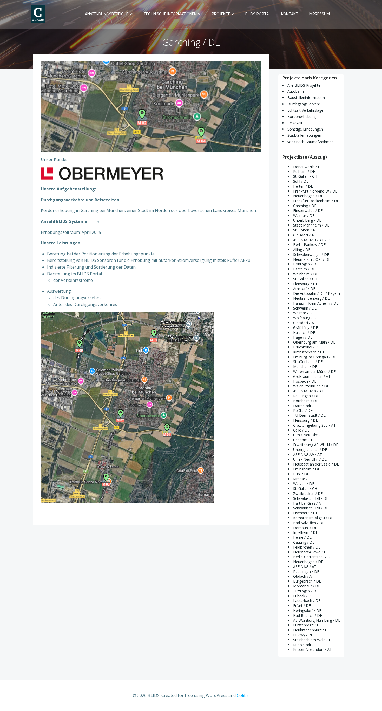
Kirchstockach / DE (309, 352)
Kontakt (289, 14)
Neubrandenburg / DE (311, 298)
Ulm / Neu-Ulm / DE (310, 434)
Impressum (319, 14)
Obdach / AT (303, 576)
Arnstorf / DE (304, 288)
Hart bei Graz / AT (308, 503)
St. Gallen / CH (305, 176)
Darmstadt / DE (306, 405)
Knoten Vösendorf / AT (312, 649)
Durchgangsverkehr (303, 103)
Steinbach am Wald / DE (313, 639)
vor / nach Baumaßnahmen (310, 141)
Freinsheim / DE (306, 469)
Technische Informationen (170, 14)
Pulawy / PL (303, 634)
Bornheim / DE (305, 400)
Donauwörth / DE (308, 166)
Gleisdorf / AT (304, 235)
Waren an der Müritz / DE (314, 371)
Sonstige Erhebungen (305, 129)
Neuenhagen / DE (308, 195)
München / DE (305, 366)
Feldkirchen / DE (306, 547)
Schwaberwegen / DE (311, 254)
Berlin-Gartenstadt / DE (312, 556)
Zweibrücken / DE (308, 493)
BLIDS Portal (258, 14)
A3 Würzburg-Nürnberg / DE (316, 620)
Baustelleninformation (306, 97)
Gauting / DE (303, 542)
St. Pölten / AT (305, 230)
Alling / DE (301, 249)
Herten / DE (303, 186)
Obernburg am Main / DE (314, 342)
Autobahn (295, 91)
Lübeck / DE (303, 595)
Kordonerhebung (301, 116)
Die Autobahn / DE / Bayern (316, 293)
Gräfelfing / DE (305, 327)
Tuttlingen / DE (305, 591)
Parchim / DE (304, 268)
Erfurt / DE (302, 605)
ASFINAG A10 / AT (308, 390)
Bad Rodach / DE (307, 615)
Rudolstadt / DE (306, 644)
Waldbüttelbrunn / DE (311, 386)
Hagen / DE (302, 337)
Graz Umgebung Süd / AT (314, 425)
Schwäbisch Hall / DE (310, 498)
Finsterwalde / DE (308, 210)
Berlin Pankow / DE (309, 244)
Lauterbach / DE (306, 600)
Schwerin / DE (305, 308)
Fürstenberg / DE (307, 625)
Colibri (243, 695)
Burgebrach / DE (307, 581)
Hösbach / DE (304, 381)
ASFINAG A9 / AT (307, 454)
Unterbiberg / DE (307, 220)
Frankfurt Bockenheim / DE (316, 200)
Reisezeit (294, 122)
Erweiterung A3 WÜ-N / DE (315, 444)
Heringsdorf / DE (307, 610)
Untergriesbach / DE (310, 449)
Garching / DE (304, 205)
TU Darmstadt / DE (309, 415)
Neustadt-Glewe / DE (311, 552)
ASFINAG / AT (305, 566)
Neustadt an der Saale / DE (316, 464)
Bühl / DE (301, 473)
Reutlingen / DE (306, 395)
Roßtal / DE (303, 410)
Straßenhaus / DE (308, 361)
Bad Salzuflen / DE (308, 522)
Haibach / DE (304, 332)
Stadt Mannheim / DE (311, 225)
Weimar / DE (303, 215)
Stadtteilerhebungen (304, 135)
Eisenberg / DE (305, 512)
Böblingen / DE (305, 264)
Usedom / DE (304, 439)
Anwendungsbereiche (106, 14)
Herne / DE (302, 537)
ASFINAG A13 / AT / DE (312, 239)
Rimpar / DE (303, 478)
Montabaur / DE (306, 586)
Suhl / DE (300, 181)
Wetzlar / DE (303, 483)
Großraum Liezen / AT (312, 376)
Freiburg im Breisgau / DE (314, 356)
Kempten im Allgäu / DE (313, 517)
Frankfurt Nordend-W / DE (315, 191)
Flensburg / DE (305, 283)
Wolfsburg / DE (306, 317)
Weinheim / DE (305, 273)
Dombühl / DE (305, 527)
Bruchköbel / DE (306, 347)
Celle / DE (301, 430)
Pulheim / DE (304, 171)
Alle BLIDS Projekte (303, 85)
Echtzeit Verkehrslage (305, 110)
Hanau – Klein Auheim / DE (315, 303)
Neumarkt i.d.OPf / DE (311, 259)
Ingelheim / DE (305, 532)
